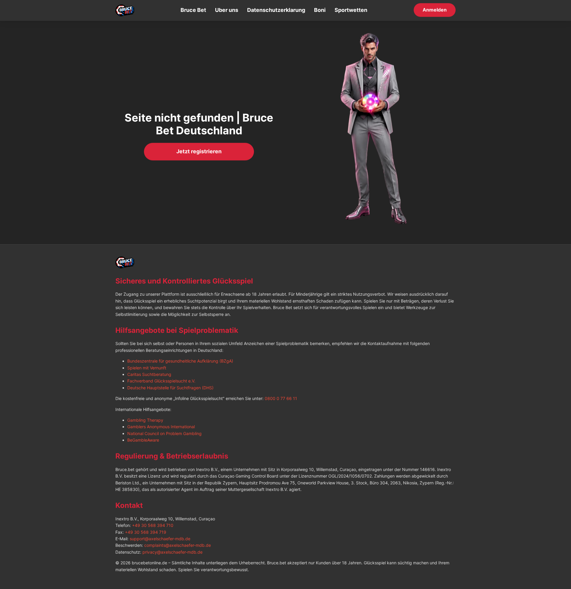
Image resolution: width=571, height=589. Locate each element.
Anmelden (435, 10)
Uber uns (226, 10)
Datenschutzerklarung (276, 10)
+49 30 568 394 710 (152, 525)
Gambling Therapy (145, 420)
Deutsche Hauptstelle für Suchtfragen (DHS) (170, 387)
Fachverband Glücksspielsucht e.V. (161, 380)
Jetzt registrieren (199, 151)
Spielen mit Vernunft (146, 367)
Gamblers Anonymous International (161, 426)
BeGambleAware (143, 439)
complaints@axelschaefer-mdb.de (177, 545)
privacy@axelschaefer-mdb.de (172, 552)
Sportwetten (351, 10)
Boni (320, 10)
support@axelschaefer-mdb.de (160, 538)
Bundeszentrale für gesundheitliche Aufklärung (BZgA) (180, 360)
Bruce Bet (193, 10)
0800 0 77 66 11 (281, 398)
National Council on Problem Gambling (164, 433)
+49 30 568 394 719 (145, 532)
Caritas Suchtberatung (149, 374)
